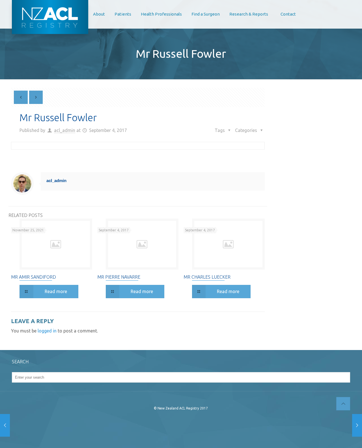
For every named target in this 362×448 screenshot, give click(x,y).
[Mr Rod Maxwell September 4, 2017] (5, 425)
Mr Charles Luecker (207, 277)
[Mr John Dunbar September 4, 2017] (357, 425)
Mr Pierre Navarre (118, 277)
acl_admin (64, 130)
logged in (47, 330)
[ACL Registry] (50, 17)
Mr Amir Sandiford (33, 277)
